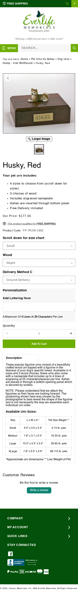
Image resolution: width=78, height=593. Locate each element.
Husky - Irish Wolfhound (18, 63)
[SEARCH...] (74, 48)
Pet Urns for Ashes (43, 59)
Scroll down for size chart (23, 238)
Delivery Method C (17, 272)
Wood (7, 255)
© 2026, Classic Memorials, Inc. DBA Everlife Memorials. (28, 589)
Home (24, 59)
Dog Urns (63, 59)
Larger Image (41, 139)
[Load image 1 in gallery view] (39, 149)
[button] (71, 3)
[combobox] (48, 48)
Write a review (39, 490)
